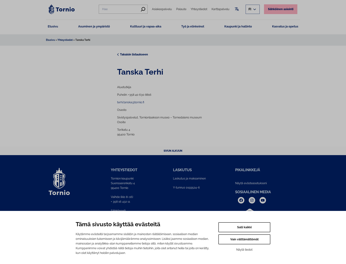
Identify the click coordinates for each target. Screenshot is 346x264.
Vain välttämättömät (244, 239)
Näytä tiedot (244, 249)
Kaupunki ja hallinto (238, 26)
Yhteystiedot (65, 39)
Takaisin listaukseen (134, 54)
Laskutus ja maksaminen (189, 178)
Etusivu (53, 26)
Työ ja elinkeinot (192, 26)
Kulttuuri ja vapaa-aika (145, 26)
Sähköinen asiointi (280, 9)
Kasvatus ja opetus (285, 26)
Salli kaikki (244, 227)
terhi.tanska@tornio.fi (130, 102)
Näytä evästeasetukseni (251, 183)
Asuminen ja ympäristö (94, 26)
